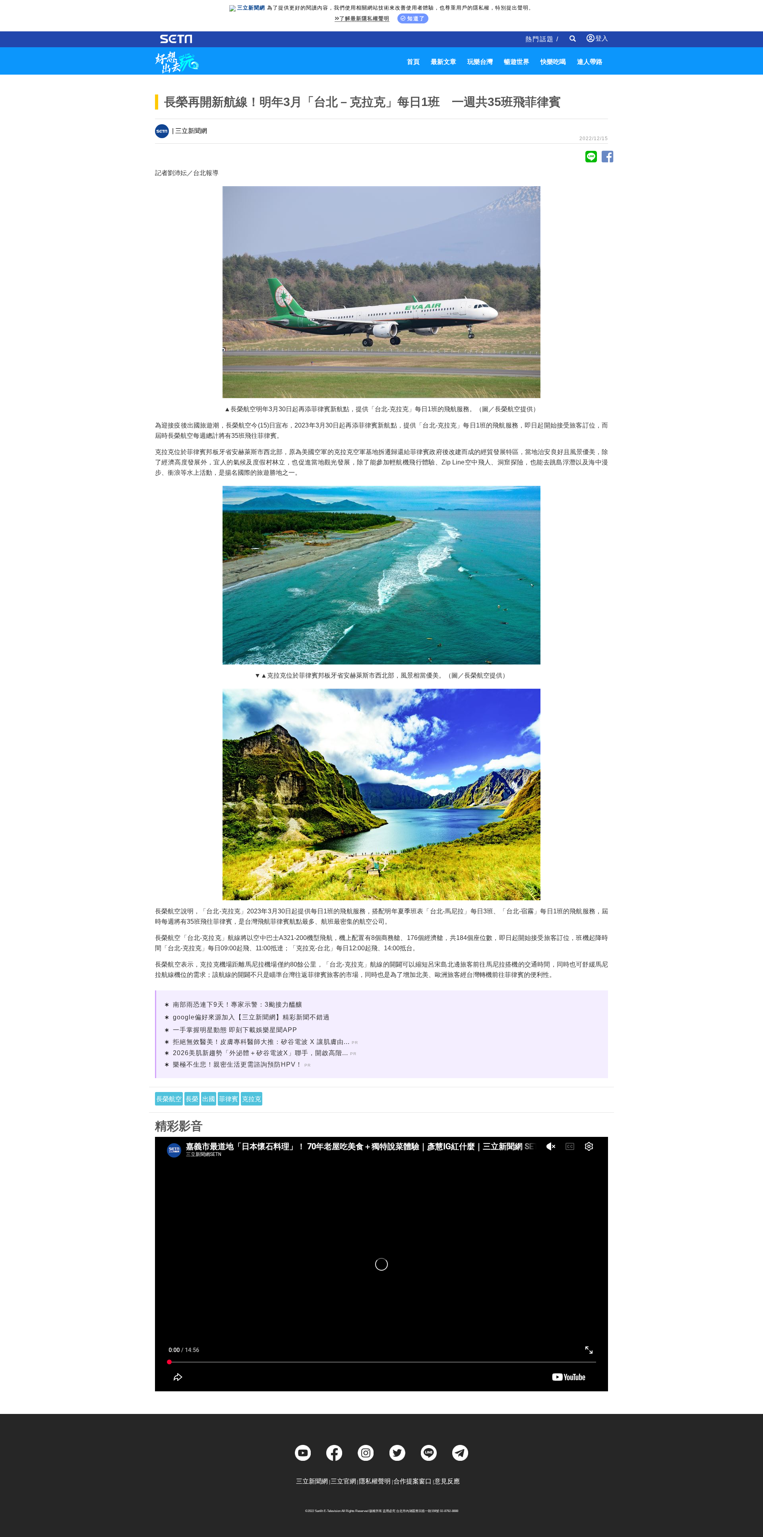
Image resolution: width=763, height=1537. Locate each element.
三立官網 (343, 1481)
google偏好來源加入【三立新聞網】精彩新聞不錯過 (251, 1017)
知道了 (416, 18)
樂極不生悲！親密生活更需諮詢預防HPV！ (237, 1064)
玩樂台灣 (480, 61)
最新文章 (443, 61)
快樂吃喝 (553, 61)
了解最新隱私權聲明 (364, 18)
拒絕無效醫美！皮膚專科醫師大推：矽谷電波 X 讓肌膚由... (261, 1041)
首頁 (413, 61)
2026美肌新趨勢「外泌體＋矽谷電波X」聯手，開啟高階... (260, 1053)
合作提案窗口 (412, 1481)
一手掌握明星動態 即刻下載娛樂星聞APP (235, 1030)
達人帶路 (589, 61)
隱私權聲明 (375, 1481)
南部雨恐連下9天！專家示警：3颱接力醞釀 (237, 1004)
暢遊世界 (516, 61)
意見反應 (447, 1481)
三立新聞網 (312, 1481)
